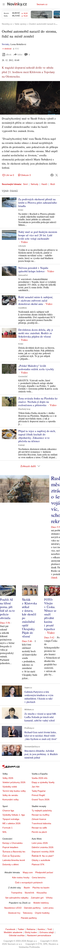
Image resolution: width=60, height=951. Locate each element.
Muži (52, 184)
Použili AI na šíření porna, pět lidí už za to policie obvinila (7, 608)
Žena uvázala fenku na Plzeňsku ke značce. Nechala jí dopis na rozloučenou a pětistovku (38, 401)
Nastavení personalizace (39, 935)
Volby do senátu (10, 795)
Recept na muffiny (40, 815)
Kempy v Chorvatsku (12, 843)
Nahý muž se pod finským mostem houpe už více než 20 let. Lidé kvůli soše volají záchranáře (37, 235)
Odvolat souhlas (17, 935)
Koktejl (21, 445)
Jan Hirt (35, 786)
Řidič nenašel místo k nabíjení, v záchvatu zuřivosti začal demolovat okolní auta (35, 300)
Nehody (34, 184)
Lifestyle (22, 246)
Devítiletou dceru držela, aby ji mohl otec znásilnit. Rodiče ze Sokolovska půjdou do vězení (35, 333)
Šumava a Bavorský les (13, 851)
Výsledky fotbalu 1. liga (13, 815)
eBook (8, 54)
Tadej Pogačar (39, 791)
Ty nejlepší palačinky (42, 810)
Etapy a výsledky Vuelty (43, 782)
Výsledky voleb (9, 786)
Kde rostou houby (20, 877)
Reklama (31, 929)
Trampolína (16, 892)
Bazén (27, 887)
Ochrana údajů (46, 932)
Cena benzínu (39, 877)
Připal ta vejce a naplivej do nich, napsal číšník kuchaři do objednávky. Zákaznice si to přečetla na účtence (37, 436)
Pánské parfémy (29, 918)
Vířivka (49, 897)
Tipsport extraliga (10, 819)
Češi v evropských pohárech (29, 882)
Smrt (25, 184)
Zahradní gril (37, 897)
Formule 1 (7, 827)
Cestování (22, 376)
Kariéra (41, 929)
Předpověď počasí (44, 872)
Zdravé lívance (39, 819)
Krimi (20, 210)
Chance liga (8, 810)
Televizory (27, 913)
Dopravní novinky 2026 (43, 851)
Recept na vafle (39, 827)
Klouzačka (42, 892)
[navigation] (3, 4)
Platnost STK (38, 864)
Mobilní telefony (41, 903)
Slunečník (29, 892)
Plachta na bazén (40, 887)
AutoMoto (22, 308)
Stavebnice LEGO (13, 908)
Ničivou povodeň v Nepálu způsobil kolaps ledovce (33, 269)
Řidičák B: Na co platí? (43, 856)
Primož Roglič (38, 795)
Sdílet (19, 54)
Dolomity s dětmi (10, 864)
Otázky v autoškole (41, 860)
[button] (30, 98)
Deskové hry (14, 913)
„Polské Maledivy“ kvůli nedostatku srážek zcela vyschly (36, 367)
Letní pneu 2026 (40, 843)
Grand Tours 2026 (40, 799)
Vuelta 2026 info (39, 778)
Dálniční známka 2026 (42, 847)
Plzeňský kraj (24, 409)
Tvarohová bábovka (41, 823)
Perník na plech (39, 832)
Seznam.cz (42, 4)
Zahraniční (23, 275)
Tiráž (49, 929)
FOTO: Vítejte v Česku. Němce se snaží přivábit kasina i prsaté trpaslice (50, 614)
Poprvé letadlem (10, 847)
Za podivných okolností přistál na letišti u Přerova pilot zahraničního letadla (37, 202)
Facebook (10, 929)
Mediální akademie (13, 932)
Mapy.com (28, 872)
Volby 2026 (7, 778)
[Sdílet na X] (56, 175)
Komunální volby (10, 799)
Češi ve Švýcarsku (11, 856)
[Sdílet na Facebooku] (52, 175)
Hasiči (44, 184)
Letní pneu (48, 908)
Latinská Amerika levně (13, 860)
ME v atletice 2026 (11, 823)
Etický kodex (31, 932)
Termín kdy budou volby (14, 791)
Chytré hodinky (42, 913)
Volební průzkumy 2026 (13, 782)
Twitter (21, 929)
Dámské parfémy (32, 908)
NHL (4, 832)
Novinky (5, 44)
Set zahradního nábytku (16, 897)
